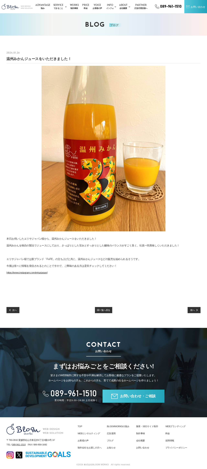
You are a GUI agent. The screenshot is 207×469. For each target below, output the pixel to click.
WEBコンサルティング (89, 433)
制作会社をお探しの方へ (90, 447)
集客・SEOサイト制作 (147, 426)
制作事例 (140, 433)
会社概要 (140, 440)
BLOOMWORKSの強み (118, 426)
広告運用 (111, 433)
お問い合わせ (142, 447)
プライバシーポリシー (176, 447)
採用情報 (169, 440)
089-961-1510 (19, 444)
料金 (167, 433)
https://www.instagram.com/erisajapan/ (27, 272)
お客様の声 (83, 440)
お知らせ (111, 447)
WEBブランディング (175, 426)
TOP (80, 426)
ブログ (110, 440)
